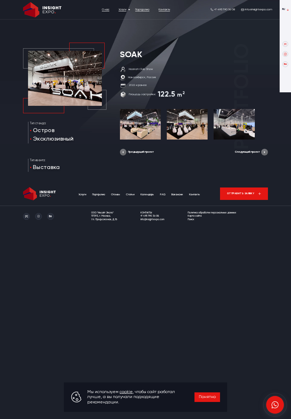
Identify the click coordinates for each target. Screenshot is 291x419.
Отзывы (115, 194)
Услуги (122, 9)
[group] (140, 124)
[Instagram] (285, 54)
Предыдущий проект (141, 152)
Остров (44, 131)
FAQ (162, 194)
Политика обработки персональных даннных (212, 213)
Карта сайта (195, 216)
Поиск (191, 219)
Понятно (207, 397)
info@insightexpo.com (258, 9)
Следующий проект (247, 152)
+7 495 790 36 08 (224, 9)
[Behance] (285, 64)
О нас (105, 9)
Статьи (130, 194)
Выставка (46, 167)
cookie (126, 392)
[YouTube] (285, 44)
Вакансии (177, 194)
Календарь (147, 194)
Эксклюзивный (53, 139)
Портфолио (142, 9)
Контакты (164, 9)
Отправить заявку (240, 193)
